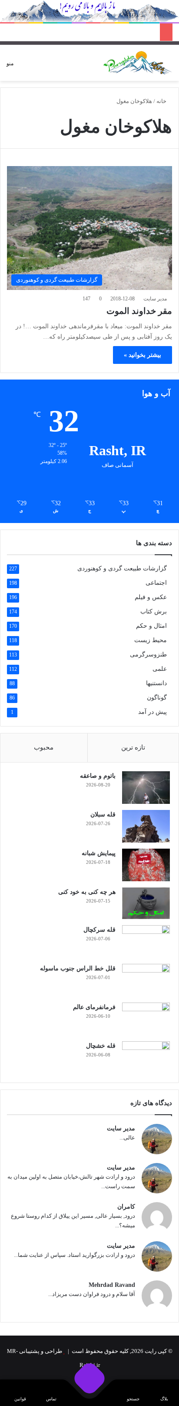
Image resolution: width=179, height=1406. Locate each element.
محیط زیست (150, 640)
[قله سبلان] (146, 826)
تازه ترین (133, 747)
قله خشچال (101, 1046)
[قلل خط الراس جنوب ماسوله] (146, 980)
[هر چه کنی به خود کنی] (146, 903)
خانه (162, 101)
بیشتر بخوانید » (142, 355)
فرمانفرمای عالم (94, 1007)
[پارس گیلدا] (137, 63)
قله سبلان (103, 814)
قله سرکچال (99, 929)
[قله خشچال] (146, 1057)
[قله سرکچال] (146, 941)
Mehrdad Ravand (112, 1285)
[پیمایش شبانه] (146, 865)
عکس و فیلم (151, 597)
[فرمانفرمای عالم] (146, 1019)
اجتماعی (156, 583)
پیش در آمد (152, 712)
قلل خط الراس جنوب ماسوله (78, 968)
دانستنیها (156, 683)
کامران (126, 1206)
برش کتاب (153, 611)
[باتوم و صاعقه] (146, 787)
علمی (159, 669)
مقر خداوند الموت (139, 311)
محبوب (43, 747)
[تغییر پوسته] (35, 66)
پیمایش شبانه (99, 853)
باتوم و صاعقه (98, 776)
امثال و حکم (151, 626)
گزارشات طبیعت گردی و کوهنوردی (122, 568)
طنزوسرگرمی (148, 654)
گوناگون (157, 697)
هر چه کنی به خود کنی (87, 892)
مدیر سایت (155, 299)
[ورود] (50, 66)
